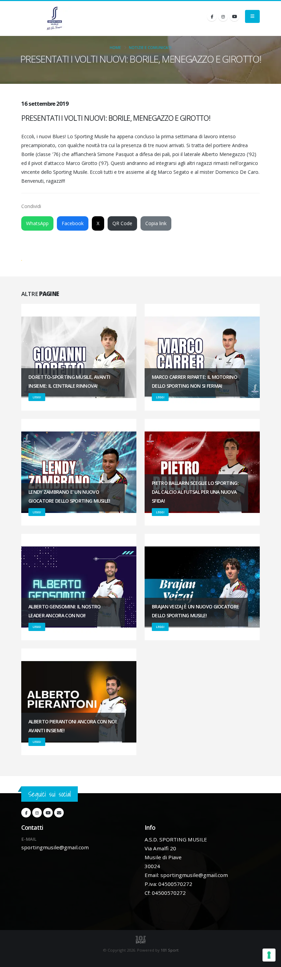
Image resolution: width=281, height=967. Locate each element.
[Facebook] (212, 16)
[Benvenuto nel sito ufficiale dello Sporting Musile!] (54, 18)
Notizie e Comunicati (150, 47)
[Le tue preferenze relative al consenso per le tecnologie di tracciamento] (269, 955)
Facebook (73, 223)
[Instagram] (223, 16)
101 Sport (170, 950)
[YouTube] (234, 16)
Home (115, 47)
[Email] (59, 812)
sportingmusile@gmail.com (55, 847)
